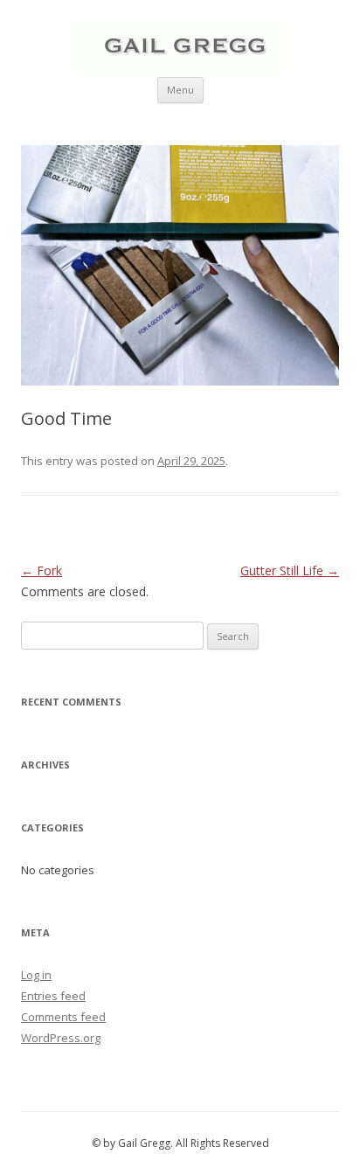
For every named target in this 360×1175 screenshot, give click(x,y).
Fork (41, 570)
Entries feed (53, 996)
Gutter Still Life (289, 570)
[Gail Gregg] (180, 70)
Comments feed (63, 1017)
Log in (36, 975)
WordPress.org (60, 1038)
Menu (180, 89)
